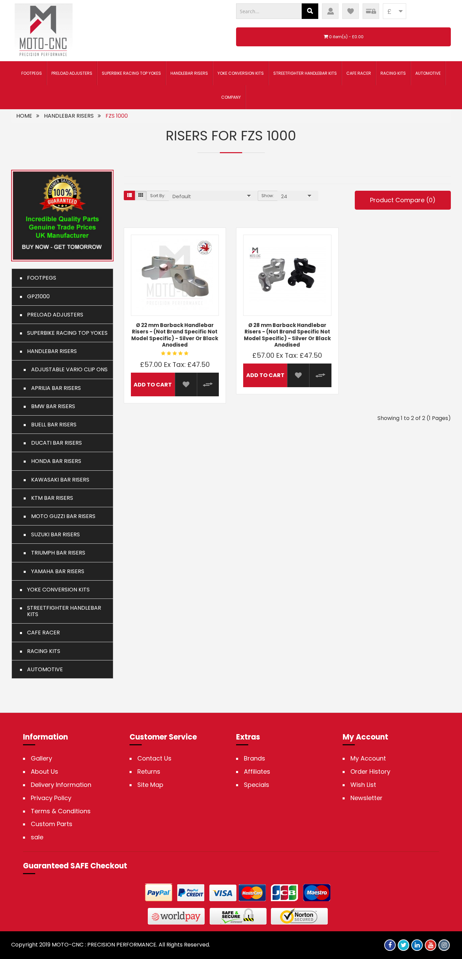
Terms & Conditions (61, 811)
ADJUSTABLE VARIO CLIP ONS (67, 369)
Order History (370, 771)
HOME (24, 116)
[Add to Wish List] (186, 384)
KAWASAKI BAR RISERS (58, 480)
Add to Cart (153, 385)
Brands (254, 758)
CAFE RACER (358, 73)
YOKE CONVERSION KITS (240, 73)
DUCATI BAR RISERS (54, 443)
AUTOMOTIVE (428, 73)
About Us (44, 771)
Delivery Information (61, 785)
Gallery (41, 758)
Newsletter (366, 798)
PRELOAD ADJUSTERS (71, 73)
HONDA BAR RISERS (54, 461)
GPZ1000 (38, 296)
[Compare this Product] (208, 384)
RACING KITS (393, 73)
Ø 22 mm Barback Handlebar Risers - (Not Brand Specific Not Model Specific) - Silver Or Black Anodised (174, 335)
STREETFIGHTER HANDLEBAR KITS (305, 73)
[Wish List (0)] (350, 11)
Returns (148, 771)
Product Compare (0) (403, 200)
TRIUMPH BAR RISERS (56, 553)
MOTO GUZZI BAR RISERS (61, 516)
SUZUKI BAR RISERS (53, 534)
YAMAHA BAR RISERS (55, 571)
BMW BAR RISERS (51, 406)
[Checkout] (371, 11)
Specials (256, 785)
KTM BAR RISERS (50, 498)
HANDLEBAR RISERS (189, 73)
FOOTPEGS (31, 73)
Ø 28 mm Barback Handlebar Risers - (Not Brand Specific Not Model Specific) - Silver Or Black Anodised (287, 335)
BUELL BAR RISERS (51, 424)
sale (37, 837)
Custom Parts (51, 824)
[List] (129, 195)
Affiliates (257, 771)
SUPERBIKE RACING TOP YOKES (131, 73)
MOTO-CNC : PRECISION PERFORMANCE (104, 945)
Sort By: (157, 195)
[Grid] (140, 195)
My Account (368, 758)
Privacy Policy (51, 798)
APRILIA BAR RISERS (54, 388)
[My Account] (330, 11)
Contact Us (154, 758)
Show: (267, 195)
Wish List (363, 785)
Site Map (150, 785)
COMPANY (231, 97)
